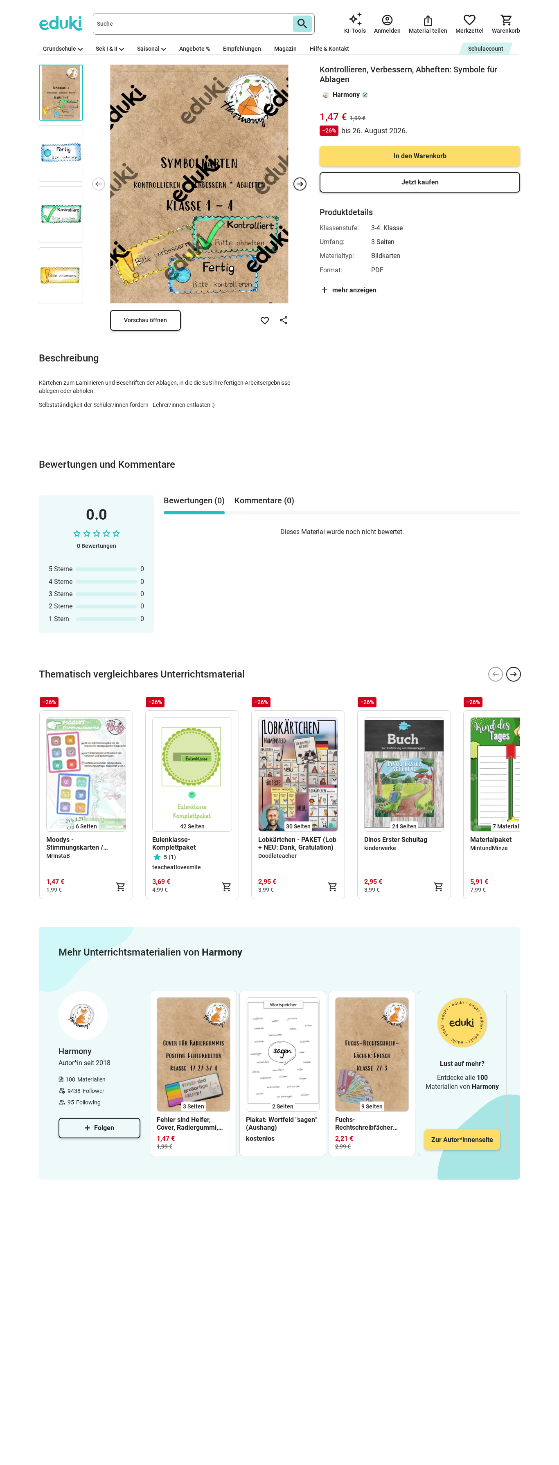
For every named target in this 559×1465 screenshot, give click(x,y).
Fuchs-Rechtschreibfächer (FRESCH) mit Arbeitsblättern (364, 1123)
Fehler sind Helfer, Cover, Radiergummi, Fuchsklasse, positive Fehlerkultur (188, 1123)
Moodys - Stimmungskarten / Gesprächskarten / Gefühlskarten (74, 843)
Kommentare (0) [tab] (264, 500)
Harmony (346, 95)
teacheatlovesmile (176, 867)
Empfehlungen (242, 48)
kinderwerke (380, 848)
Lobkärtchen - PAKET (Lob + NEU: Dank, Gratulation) (297, 843)
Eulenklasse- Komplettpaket (174, 843)
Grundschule (59, 48)
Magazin (285, 48)
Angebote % (194, 48)
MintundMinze (489, 848)
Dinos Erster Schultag (395, 840)
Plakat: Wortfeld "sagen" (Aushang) (281, 1123)
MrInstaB (58, 856)
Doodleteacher (277, 856)
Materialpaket (491, 840)
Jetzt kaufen (420, 182)
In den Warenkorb (420, 156)
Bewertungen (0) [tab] (194, 500)
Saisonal (148, 48)
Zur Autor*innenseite (462, 1140)
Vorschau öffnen (145, 320)
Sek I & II (106, 48)
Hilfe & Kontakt (329, 48)
